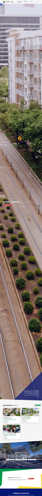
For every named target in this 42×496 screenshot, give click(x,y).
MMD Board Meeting (8, 418)
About (12, 1)
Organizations (26, 1)
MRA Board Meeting (26, 417)
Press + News (19, 2)
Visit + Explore (19, 1)
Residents (12, 2)
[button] (1, 4)
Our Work (31, 1)
